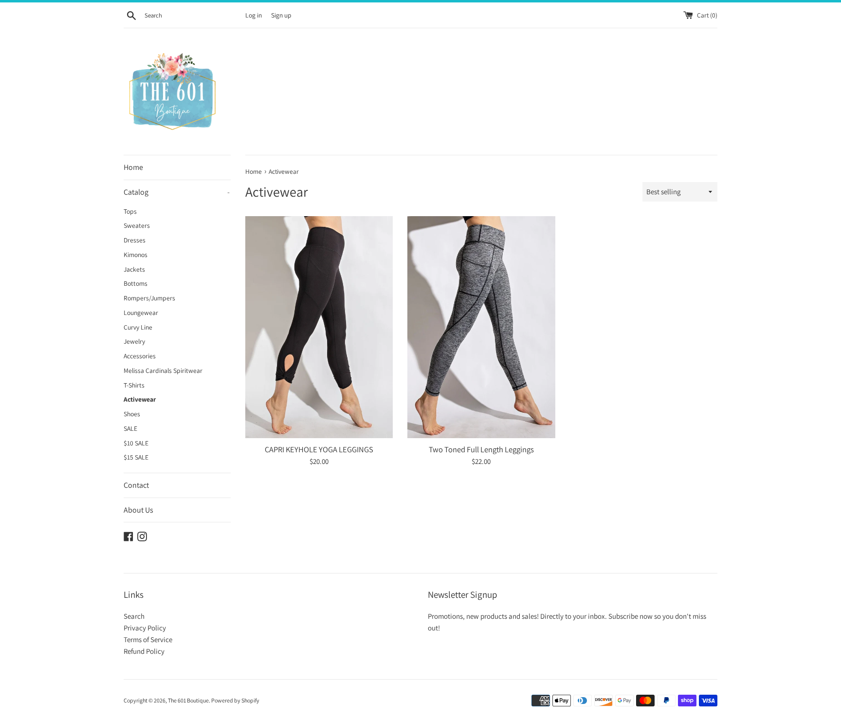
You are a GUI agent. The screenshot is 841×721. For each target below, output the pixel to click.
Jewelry (134, 341)
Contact (136, 485)
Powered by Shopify (235, 700)
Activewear (140, 399)
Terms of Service (148, 639)
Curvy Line (138, 327)
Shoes (132, 413)
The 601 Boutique (188, 700)
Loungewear (141, 312)
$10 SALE (136, 443)
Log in (253, 15)
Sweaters (137, 225)
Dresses (135, 240)
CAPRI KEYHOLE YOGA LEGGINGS (319, 449)
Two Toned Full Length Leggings (481, 449)
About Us (138, 510)
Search (134, 616)
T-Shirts (134, 385)
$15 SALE (136, 457)
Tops (130, 211)
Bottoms (135, 283)
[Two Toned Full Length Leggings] (481, 327)
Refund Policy (144, 651)
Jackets (134, 269)
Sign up (281, 15)
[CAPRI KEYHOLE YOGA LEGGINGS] (319, 327)
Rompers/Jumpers (149, 298)
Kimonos (135, 254)
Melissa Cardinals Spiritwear (163, 370)
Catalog (177, 192)
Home (133, 167)
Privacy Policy (145, 627)
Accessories (140, 355)
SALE (130, 428)
